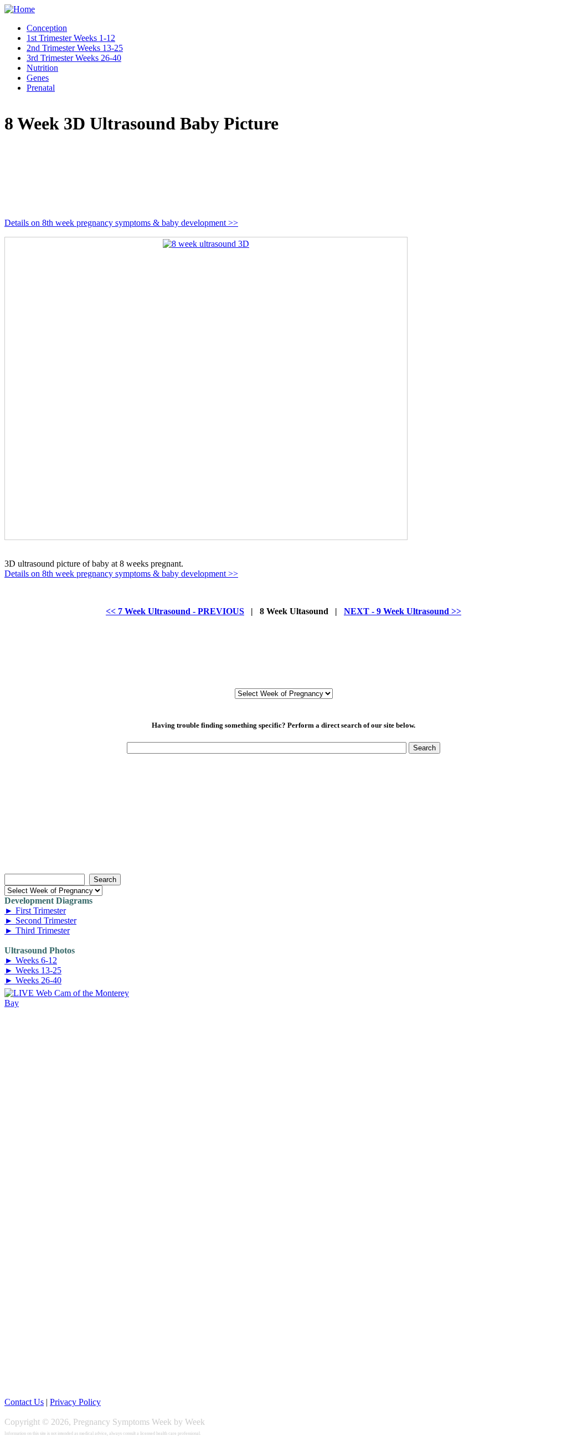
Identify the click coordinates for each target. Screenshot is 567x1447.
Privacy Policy (75, 1402)
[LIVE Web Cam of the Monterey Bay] (66, 1003)
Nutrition (42, 67)
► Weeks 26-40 (32, 980)
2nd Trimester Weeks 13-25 (75, 48)
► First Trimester (35, 910)
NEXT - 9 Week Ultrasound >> (402, 611)
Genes (38, 77)
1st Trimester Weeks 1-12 (71, 38)
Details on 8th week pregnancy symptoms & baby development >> (121, 222)
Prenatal (41, 87)
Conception (47, 28)
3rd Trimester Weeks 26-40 (74, 58)
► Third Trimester (37, 930)
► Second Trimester (40, 920)
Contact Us (24, 1402)
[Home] (19, 9)
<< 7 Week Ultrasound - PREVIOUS (175, 611)
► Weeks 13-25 (32, 970)
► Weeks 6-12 (30, 960)
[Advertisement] (206, 171)
